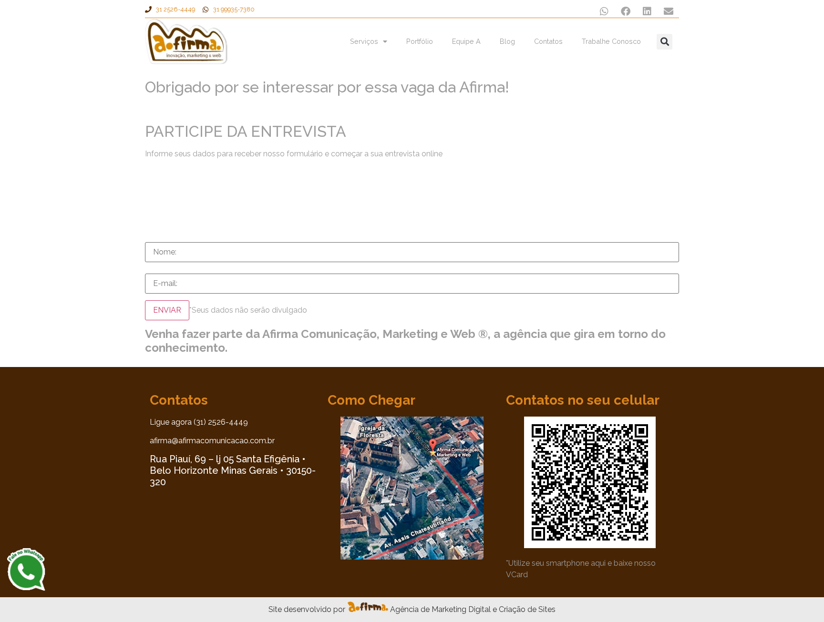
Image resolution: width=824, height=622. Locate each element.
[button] (604, 11)
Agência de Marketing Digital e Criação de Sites (473, 609)
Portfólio (419, 41)
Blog (507, 41)
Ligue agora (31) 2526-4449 (199, 422)
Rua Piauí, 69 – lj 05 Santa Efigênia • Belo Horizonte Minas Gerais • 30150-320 (233, 470)
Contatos (548, 41)
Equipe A (466, 41)
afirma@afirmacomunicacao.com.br (212, 440)
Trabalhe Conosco (611, 41)
